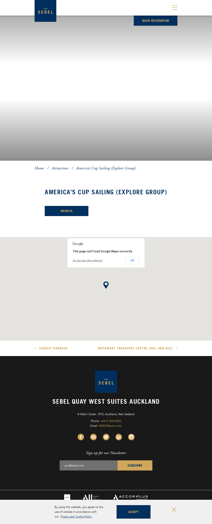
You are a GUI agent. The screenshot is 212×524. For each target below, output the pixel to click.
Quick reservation (155, 20)
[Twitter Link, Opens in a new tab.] (106, 437)
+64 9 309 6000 (110, 421)
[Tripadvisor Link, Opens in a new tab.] (93, 437)
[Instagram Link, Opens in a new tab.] (131, 437)
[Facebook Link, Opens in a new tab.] (81, 437)
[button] (106, 285)
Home (39, 168)
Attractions (60, 168)
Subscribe (135, 465)
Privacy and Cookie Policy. (76, 516)
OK (132, 260)
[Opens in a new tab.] (67, 497)
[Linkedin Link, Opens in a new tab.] (119, 437)
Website (74, 212)
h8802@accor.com (110, 425)
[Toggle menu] (174, 7)
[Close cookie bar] (174, 509)
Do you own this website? (88, 260)
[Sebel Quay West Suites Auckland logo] (45, 11)
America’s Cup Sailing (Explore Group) (106, 168)
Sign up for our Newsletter (106, 453)
